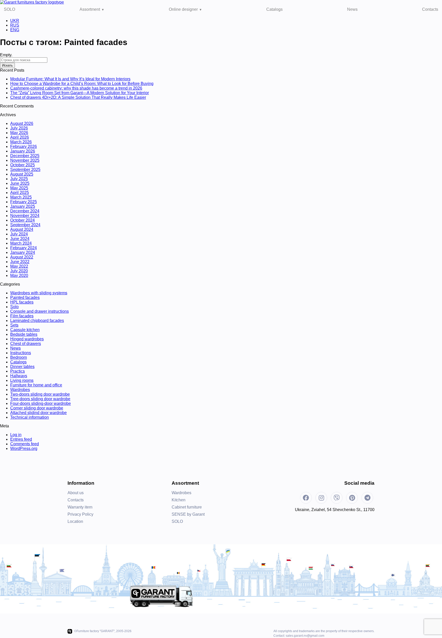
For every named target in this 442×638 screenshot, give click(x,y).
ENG (14, 30)
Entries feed (21, 439)
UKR (14, 20)
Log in (15, 434)
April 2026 (19, 137)
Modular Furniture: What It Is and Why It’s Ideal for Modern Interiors (70, 79)
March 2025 (21, 197)
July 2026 (19, 128)
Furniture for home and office (36, 385)
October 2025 (22, 165)
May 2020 (19, 275)
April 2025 (19, 192)
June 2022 (19, 261)
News (352, 9)
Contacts (430, 9)
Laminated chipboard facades (37, 320)
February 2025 (23, 202)
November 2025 (24, 160)
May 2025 (19, 188)
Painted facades (25, 297)
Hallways (18, 376)
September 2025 (25, 169)
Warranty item (80, 507)
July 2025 (19, 179)
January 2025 (22, 206)
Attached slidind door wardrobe (38, 412)
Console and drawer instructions (39, 311)
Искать (7, 65)
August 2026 (21, 123)
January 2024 (22, 252)
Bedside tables (23, 334)
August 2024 (21, 229)
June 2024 (19, 238)
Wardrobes (20, 389)
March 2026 (21, 142)
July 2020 (19, 271)
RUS (14, 25)
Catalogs (274, 9)
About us (76, 493)
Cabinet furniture (187, 507)
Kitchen (178, 500)
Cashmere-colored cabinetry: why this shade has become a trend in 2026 (76, 88)
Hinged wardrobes (27, 339)
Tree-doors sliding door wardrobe (40, 399)
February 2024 (23, 248)
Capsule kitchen (25, 330)
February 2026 (23, 146)
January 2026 (22, 151)
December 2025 (24, 156)
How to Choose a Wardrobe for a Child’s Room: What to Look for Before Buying (81, 83)
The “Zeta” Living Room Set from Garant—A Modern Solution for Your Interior (79, 93)
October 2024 (22, 220)
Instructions (20, 353)
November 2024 (24, 215)
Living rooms (22, 380)
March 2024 (21, 243)
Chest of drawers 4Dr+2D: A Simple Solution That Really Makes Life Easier (78, 97)
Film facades (22, 316)
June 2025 (19, 183)
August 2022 (21, 257)
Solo (14, 307)
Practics (17, 371)
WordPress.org (23, 448)
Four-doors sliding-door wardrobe (40, 403)
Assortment (90, 9)
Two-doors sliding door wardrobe (40, 394)
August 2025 (21, 174)
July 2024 (19, 234)
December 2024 (24, 211)
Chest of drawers (25, 343)
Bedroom (18, 357)
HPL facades (22, 302)
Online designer (183, 9)
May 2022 (19, 266)
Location (75, 521)
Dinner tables (22, 366)
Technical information (29, 417)
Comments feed (24, 444)
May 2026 (19, 133)
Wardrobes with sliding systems (38, 293)
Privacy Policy (80, 514)
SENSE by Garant (188, 514)
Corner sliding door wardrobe (36, 408)
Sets (14, 325)
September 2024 (25, 225)
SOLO (9, 9)
